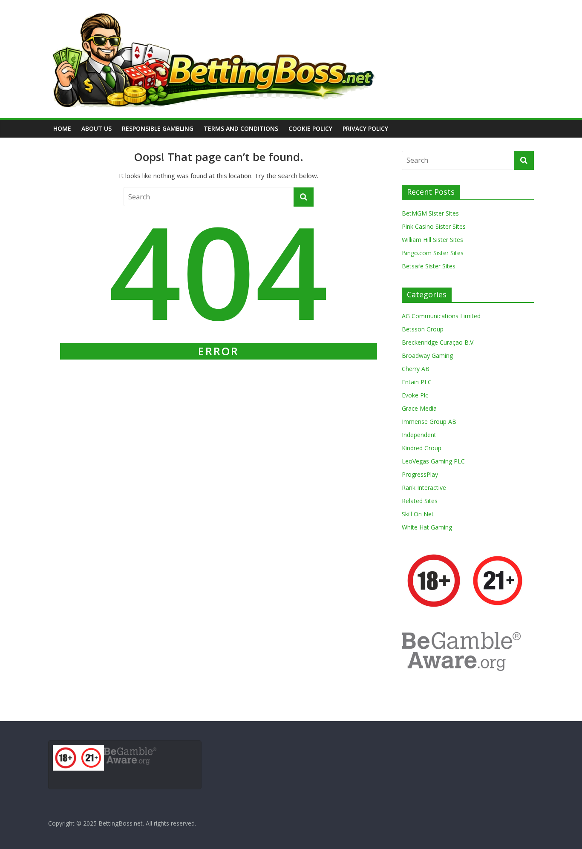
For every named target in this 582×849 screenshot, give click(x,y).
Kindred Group (421, 448)
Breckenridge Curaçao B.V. (438, 342)
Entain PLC (417, 382)
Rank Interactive (424, 487)
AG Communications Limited (441, 316)
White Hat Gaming (427, 527)
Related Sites (420, 501)
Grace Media (419, 408)
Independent (419, 435)
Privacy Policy (365, 128)
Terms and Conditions (241, 128)
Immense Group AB (429, 421)
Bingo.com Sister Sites (433, 253)
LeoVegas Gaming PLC (433, 461)
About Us (96, 128)
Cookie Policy (310, 128)
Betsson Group (423, 329)
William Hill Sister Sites (432, 240)
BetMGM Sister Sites (430, 213)
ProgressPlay (420, 474)
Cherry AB (415, 369)
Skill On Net (418, 514)
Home (62, 128)
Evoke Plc (415, 395)
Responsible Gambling (157, 128)
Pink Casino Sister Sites (434, 226)
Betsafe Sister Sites (428, 266)
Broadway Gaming (427, 355)
